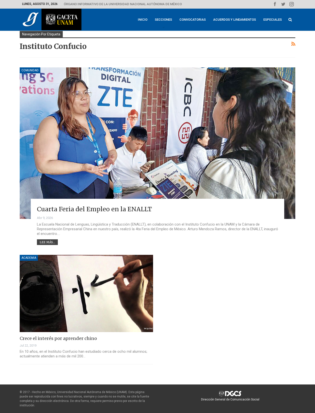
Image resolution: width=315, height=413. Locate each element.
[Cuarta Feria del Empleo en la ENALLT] (157, 143)
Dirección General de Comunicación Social (230, 399)
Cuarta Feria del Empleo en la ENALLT (94, 209)
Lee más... (47, 242)
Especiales (272, 19)
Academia (28, 258)
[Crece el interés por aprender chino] (86, 293)
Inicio (142, 19)
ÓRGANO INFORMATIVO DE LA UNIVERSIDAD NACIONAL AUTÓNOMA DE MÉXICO (123, 4)
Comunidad (30, 70)
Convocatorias (192, 19)
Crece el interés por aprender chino (58, 338)
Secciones (163, 19)
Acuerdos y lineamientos (234, 19)
